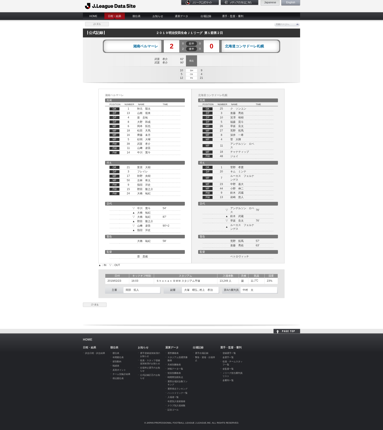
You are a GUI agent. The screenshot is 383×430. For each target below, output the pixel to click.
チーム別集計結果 (121, 374)
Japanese (270, 2)
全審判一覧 (228, 380)
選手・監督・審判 (232, 16)
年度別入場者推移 (176, 401)
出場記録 (206, 16)
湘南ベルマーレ (145, 46)
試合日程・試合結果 (95, 353)
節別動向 (117, 361)
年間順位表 (118, 357)
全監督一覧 (228, 369)
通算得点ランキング (178, 389)
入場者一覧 (173, 397)
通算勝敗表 (173, 353)
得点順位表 (118, 378)
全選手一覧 (228, 357)
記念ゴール (173, 410)
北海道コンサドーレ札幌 (244, 46)
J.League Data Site (110, 6)
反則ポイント (119, 370)
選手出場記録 (201, 353)
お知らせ (157, 16)
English (290, 2)
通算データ (181, 16)
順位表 (137, 16)
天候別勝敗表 (174, 364)
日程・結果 (114, 16)
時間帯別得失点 (175, 377)
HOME (93, 16)
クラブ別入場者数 (176, 405)
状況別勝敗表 (174, 373)
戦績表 (116, 365)
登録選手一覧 (229, 353)
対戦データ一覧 (175, 369)
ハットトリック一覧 (178, 393)
